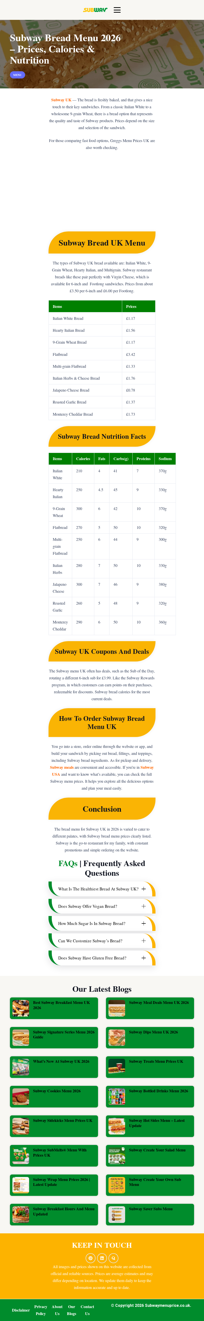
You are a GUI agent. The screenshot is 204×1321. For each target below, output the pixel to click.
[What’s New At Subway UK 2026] (54, 1067)
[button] (117, 9)
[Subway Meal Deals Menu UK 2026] (150, 1008)
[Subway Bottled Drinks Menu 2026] (150, 1096)
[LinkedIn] (102, 1258)
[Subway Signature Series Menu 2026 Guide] (54, 1038)
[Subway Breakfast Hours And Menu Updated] (54, 1214)
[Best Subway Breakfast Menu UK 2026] (54, 1008)
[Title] (113, 1258)
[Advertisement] (102, 194)
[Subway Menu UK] (95, 9)
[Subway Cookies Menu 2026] (54, 1096)
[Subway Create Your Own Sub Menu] (150, 1185)
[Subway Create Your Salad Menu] (150, 1156)
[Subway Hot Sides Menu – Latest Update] (150, 1126)
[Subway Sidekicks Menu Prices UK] (54, 1126)
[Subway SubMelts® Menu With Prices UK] (54, 1156)
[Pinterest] (91, 1258)
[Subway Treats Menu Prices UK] (150, 1067)
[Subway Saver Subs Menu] (150, 1214)
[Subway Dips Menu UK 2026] (150, 1038)
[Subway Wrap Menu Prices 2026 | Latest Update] (54, 1185)
